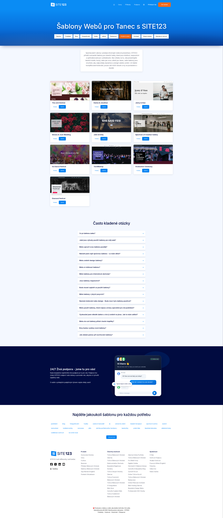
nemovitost (54, 428)
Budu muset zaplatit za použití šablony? (94, 287)
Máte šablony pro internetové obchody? (94, 274)
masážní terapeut (136, 424)
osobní (164, 424)
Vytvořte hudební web (114, 491)
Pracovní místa (158, 463)
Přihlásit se (152, 4)
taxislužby (125, 428)
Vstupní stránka (147, 36)
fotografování (74, 424)
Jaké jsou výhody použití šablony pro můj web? (97, 240)
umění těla (136, 428)
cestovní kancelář (98, 424)
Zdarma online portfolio (136, 455)
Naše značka (154, 471)
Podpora (137, 4)
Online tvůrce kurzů (134, 474)
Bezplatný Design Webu (136, 488)
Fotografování (86, 36)
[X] (55, 464)
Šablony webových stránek (90, 469)
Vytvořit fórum (133, 471)
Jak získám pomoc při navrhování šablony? (96, 335)
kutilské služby (68, 428)
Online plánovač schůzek (136, 483)
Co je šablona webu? (87, 233)
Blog (76, 36)
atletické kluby (166, 428)
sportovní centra (151, 424)
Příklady (128, 4)
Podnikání (68, 36)
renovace (81, 428)
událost (104, 36)
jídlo (90, 428)
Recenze (84, 463)
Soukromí (107, 512)
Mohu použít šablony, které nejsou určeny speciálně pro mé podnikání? (106, 308)
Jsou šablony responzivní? (89, 281)
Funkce (83, 460)
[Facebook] (51, 464)
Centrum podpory (155, 458)
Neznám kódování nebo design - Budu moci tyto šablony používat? (105, 301)
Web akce (110, 488)
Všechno (58, 36)
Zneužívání (114, 512)
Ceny (120, 4)
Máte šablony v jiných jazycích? (91, 294)
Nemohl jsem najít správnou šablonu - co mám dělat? (99, 254)
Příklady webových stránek (90, 466)
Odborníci (153, 469)
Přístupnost (122, 512)
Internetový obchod (161, 36)
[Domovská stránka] (114, 4)
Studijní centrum (155, 460)
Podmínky (100, 512)
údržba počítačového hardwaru (106, 428)
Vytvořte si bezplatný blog (136, 469)
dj (109, 424)
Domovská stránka (87, 455)
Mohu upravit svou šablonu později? (93, 247)
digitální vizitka (133, 463)
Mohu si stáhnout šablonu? (89, 267)
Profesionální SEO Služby (136, 491)
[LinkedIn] (59, 464)
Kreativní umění (125, 36)
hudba (86, 424)
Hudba (96, 36)
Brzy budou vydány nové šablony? (92, 328)
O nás (152, 455)
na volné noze (73, 433)
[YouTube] (64, 464)
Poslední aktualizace (88, 474)
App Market (88, 471)
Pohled (55, 106)
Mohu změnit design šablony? (90, 260)
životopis (136, 36)
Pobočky (152, 466)
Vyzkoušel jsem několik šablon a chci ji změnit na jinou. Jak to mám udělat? (108, 314)
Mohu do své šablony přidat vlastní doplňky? (96, 321)
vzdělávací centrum (57, 433)
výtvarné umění (120, 424)
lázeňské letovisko (151, 428)
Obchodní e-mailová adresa (137, 466)
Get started (164, 4)
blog (63, 424)
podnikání (54, 424)
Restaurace (113, 36)
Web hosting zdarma (135, 485)
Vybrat (62, 106)
